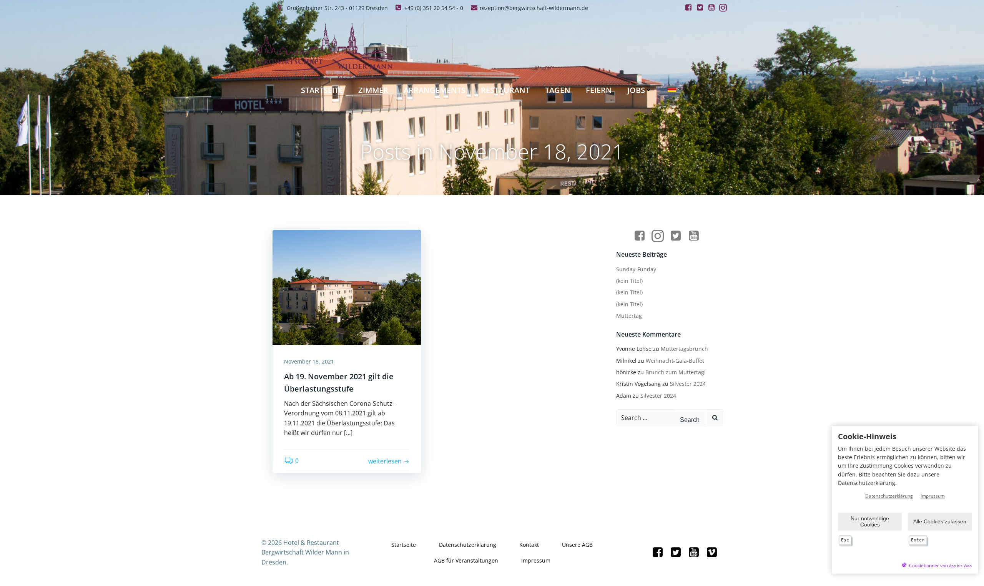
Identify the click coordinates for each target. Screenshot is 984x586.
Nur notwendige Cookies (870, 521)
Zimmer (373, 90)
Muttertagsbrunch (684, 348)
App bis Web (960, 565)
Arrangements (434, 90)
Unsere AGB (577, 544)
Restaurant (505, 90)
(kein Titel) (629, 280)
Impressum (535, 560)
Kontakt (529, 544)
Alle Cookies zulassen (939, 521)
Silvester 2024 (688, 383)
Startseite (322, 90)
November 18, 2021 (309, 361)
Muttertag (629, 315)
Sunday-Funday (636, 269)
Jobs (636, 90)
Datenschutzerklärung (467, 544)
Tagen (557, 90)
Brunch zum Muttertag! (675, 372)
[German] (675, 89)
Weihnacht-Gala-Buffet (675, 360)
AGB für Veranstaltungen (466, 560)
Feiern (599, 90)
